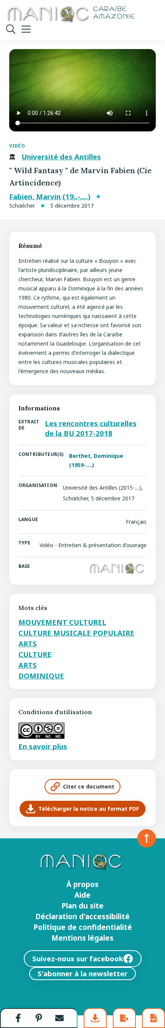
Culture (34, 654)
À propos (82, 884)
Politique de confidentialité (82, 927)
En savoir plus (42, 746)
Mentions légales (82, 938)
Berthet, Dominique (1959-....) (96, 460)
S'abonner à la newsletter (82, 973)
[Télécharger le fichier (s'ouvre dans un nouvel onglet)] (95, 1018)
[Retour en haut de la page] (146, 838)
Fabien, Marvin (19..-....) (50, 196)
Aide (82, 895)
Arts (27, 643)
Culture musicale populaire (76, 633)
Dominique (41, 675)
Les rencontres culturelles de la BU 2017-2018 (91, 428)
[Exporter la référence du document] (124, 1018)
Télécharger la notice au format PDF (88, 808)
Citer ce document (88, 786)
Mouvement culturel (62, 622)
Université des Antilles (61, 156)
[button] (18, 1018)
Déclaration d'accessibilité (82, 916)
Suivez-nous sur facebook (77, 958)
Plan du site (82, 906)
